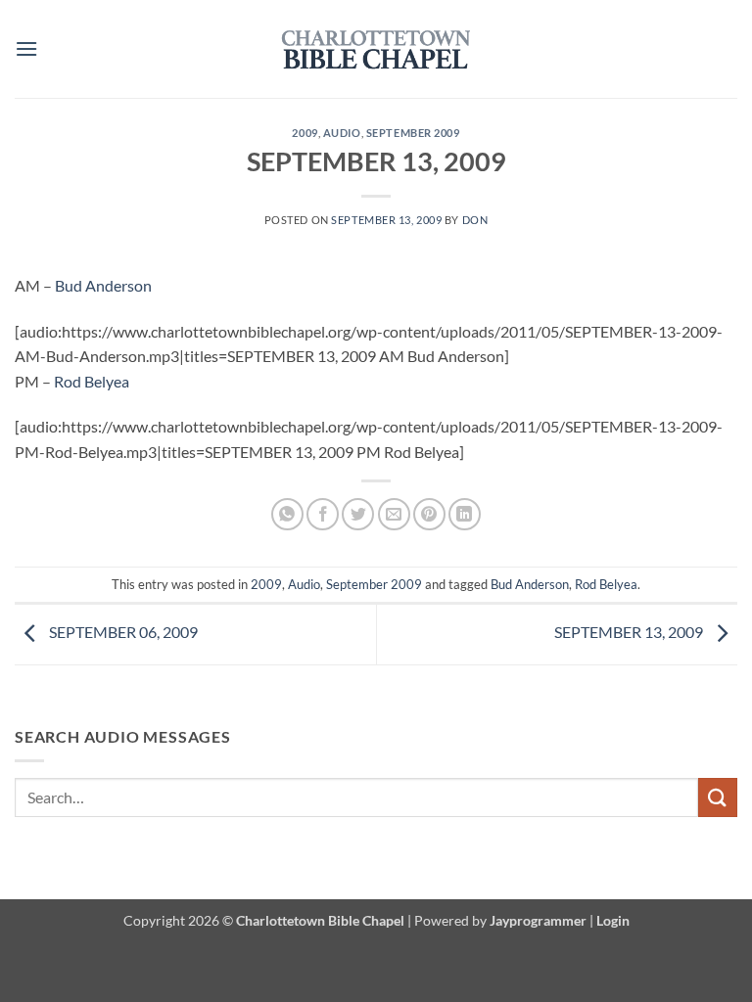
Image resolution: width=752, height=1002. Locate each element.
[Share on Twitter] (358, 514)
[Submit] (717, 797)
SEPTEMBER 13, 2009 (630, 631)
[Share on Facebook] (322, 514)
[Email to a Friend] (394, 514)
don (475, 219)
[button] (26, 48)
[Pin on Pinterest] (429, 514)
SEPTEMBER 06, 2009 (122, 631)
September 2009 (413, 132)
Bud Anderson (103, 285)
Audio (342, 132)
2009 (304, 132)
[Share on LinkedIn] (464, 514)
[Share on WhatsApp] (287, 514)
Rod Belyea (91, 381)
